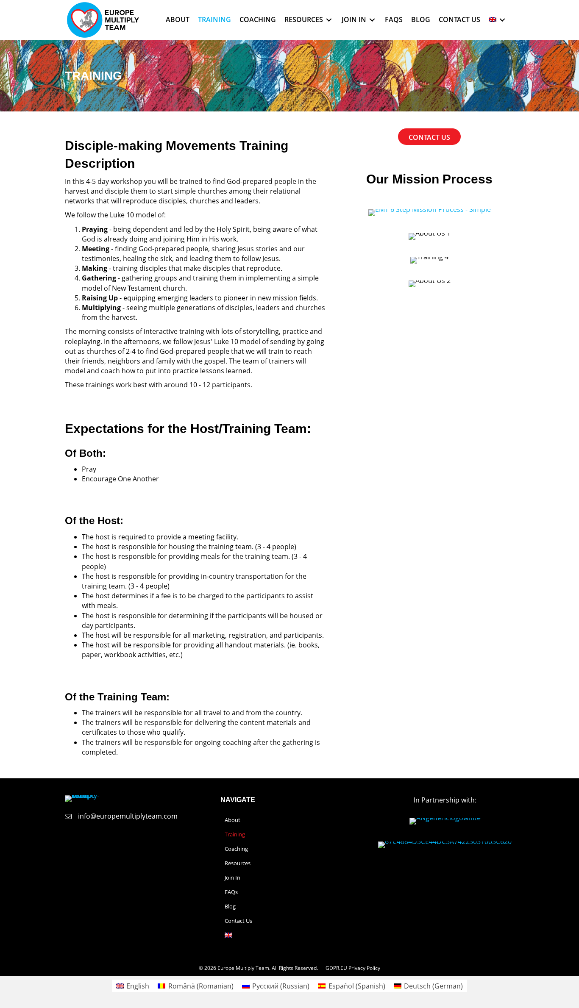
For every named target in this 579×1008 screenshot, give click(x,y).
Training (235, 834)
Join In (232, 877)
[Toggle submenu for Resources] (329, 20)
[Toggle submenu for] (502, 20)
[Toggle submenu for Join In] (372, 20)
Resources (238, 863)
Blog (230, 906)
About (232, 820)
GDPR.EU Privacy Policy (353, 968)
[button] (354, 863)
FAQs (231, 892)
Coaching (236, 848)
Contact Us (238, 921)
